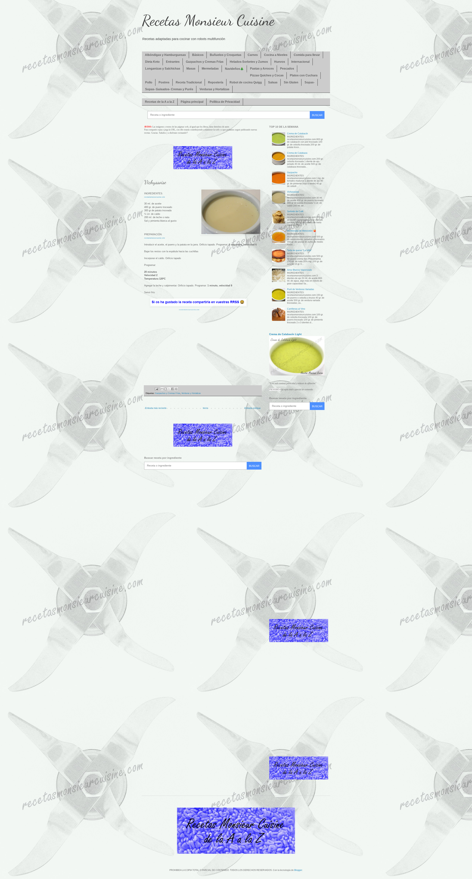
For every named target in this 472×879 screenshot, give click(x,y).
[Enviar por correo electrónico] (162, 389)
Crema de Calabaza (297, 153)
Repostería (215, 82)
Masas (190, 68)
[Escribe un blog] (165, 389)
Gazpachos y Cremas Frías (204, 61)
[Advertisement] (202, 346)
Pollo (148, 82)
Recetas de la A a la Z (159, 101)
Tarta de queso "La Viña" (299, 250)
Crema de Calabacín (297, 133)
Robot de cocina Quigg (246, 82)
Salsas (272, 82)
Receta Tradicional (189, 82)
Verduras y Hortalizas (214, 89)
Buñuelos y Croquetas (225, 54)
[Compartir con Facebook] (172, 389)
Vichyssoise (293, 192)
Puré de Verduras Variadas (300, 289)
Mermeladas (210, 68)
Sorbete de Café (295, 211)
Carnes (253, 54)
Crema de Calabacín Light (285, 334)
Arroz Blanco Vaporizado (299, 270)
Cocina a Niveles (275, 54)
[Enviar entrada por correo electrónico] (156, 389)
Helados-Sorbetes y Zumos (249, 61)
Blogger (298, 870)
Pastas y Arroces (262, 68)
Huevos (279, 61)
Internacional (300, 61)
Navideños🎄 (234, 68)
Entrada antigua (252, 408)
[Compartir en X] (169, 389)
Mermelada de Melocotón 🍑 (301, 231)
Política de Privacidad (225, 101)
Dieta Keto (152, 61)
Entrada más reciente (155, 408)
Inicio (205, 408)
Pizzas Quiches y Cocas (267, 75)
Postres (164, 82)
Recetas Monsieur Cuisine (208, 20)
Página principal (192, 101)
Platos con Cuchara (303, 75)
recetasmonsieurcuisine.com (154, 197)
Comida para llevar (307, 54)
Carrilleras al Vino (296, 309)
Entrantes (173, 61)
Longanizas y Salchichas (162, 68)
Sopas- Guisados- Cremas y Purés (169, 89)
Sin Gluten (291, 82)
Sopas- (310, 82)
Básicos (198, 54)
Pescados (287, 68)
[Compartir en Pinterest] (176, 389)
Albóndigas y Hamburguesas (165, 54)
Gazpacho (292, 172)
